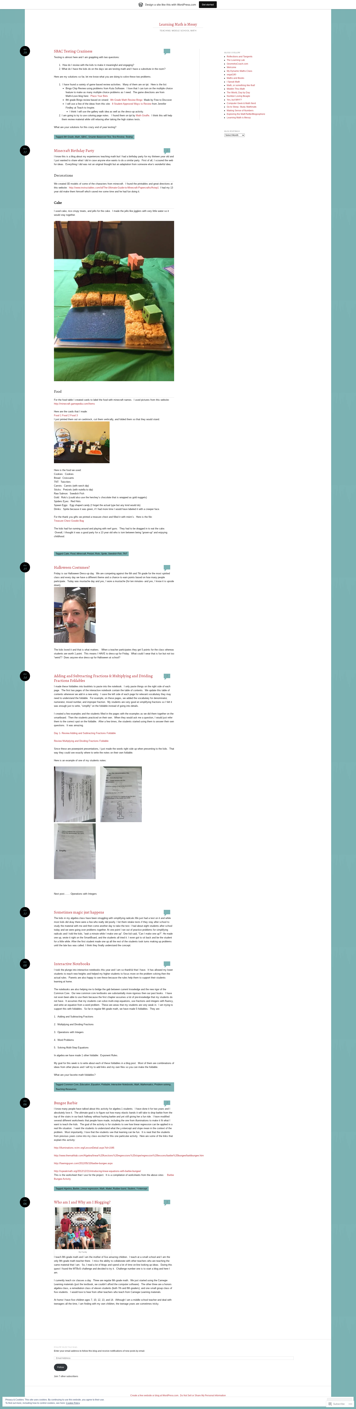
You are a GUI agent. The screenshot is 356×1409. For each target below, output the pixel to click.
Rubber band (119, 1188)
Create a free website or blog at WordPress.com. (154, 1395)
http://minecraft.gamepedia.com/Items (74, 403)
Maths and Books (235, 78)
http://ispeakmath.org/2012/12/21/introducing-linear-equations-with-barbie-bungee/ (97, 1171)
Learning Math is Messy (178, 24)
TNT (125, 553)
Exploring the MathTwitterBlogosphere (246, 114)
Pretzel (90, 553)
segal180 (231, 74)
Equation (95, 1084)
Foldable (105, 1084)
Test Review (118, 137)
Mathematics (146, 1084)
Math (77, 137)
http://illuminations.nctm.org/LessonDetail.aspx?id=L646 (84, 1147)
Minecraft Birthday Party (74, 150)
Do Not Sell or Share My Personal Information (203, 1395)
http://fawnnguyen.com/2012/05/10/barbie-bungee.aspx (83, 1163)
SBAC (84, 137)
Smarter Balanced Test (99, 137)
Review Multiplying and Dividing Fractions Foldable (81, 741)
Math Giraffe (142, 115)
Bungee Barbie (66, 1103)
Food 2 (66, 415)
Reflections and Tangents (239, 56)
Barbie (76, 1188)
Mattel (109, 1188)
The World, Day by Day (238, 92)
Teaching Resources (66, 1089)
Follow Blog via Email (66, 1347)
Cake (66, 553)
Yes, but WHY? (234, 99)
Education (85, 1084)
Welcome (231, 67)
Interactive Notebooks (72, 963)
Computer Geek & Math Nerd (241, 103)
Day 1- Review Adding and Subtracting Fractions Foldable (85, 733)
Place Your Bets (99, 96)
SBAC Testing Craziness (73, 51)
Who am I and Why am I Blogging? (82, 1202)
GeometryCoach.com (237, 64)
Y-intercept (141, 1188)
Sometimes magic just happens (79, 912)
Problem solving (162, 1084)
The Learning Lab (236, 60)
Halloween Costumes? (72, 567)
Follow (60, 1367)
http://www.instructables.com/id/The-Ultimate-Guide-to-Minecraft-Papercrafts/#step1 (114, 187)
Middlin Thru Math (236, 89)
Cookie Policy (73, 1403)
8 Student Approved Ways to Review (131, 103)
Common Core (71, 1084)
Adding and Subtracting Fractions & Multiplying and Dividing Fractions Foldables (103, 678)
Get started (208, 4)
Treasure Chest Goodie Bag (69, 520)
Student (131, 1188)
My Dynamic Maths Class (239, 71)
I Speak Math (233, 82)
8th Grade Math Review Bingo (126, 99)
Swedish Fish (115, 553)
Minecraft (81, 553)
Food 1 (57, 415)
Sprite (104, 553)
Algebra (68, 1188)
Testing (129, 137)
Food (72, 553)
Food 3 (74, 415)
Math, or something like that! (241, 85)
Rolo (97, 553)
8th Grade (69, 137)
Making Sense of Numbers (240, 110)
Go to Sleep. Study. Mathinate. (242, 107)
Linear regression (89, 1188)
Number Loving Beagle (238, 96)
